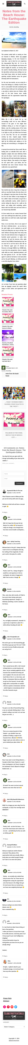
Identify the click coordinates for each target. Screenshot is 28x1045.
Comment (19, 483)
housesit (9, 286)
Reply (5, 512)
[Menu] (3, 4)
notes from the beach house (12, 374)
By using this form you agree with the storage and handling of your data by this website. (13, 458)
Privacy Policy (7, 998)
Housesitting (16, 27)
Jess (8, 366)
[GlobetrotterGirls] (14, 3)
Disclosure (6, 1001)
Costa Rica (11, 27)
